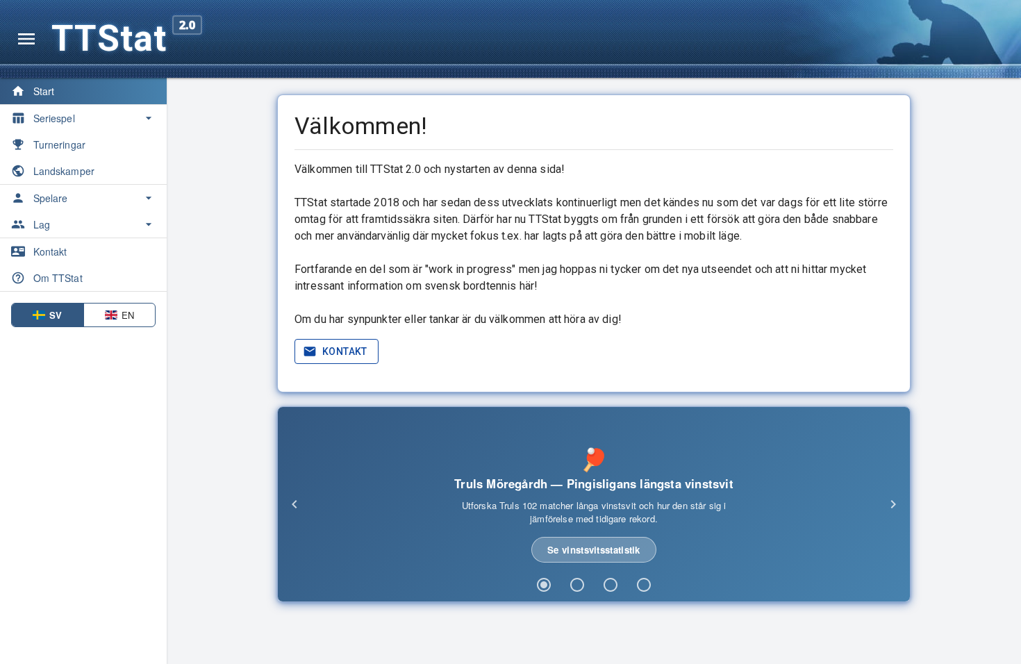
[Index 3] (610, 584)
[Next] (893, 504)
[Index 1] (544, 584)
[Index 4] (644, 584)
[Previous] (294, 504)
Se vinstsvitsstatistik (593, 549)
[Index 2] (577, 584)
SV (55, 315)
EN (128, 315)
